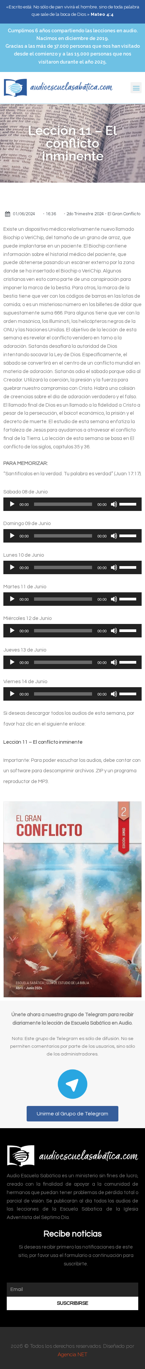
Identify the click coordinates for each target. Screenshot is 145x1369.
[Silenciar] (114, 504)
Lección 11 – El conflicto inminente (43, 742)
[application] (72, 504)
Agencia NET (72, 1355)
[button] (136, 87)
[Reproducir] (12, 504)
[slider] (128, 503)
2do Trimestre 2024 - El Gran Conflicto (103, 214)
